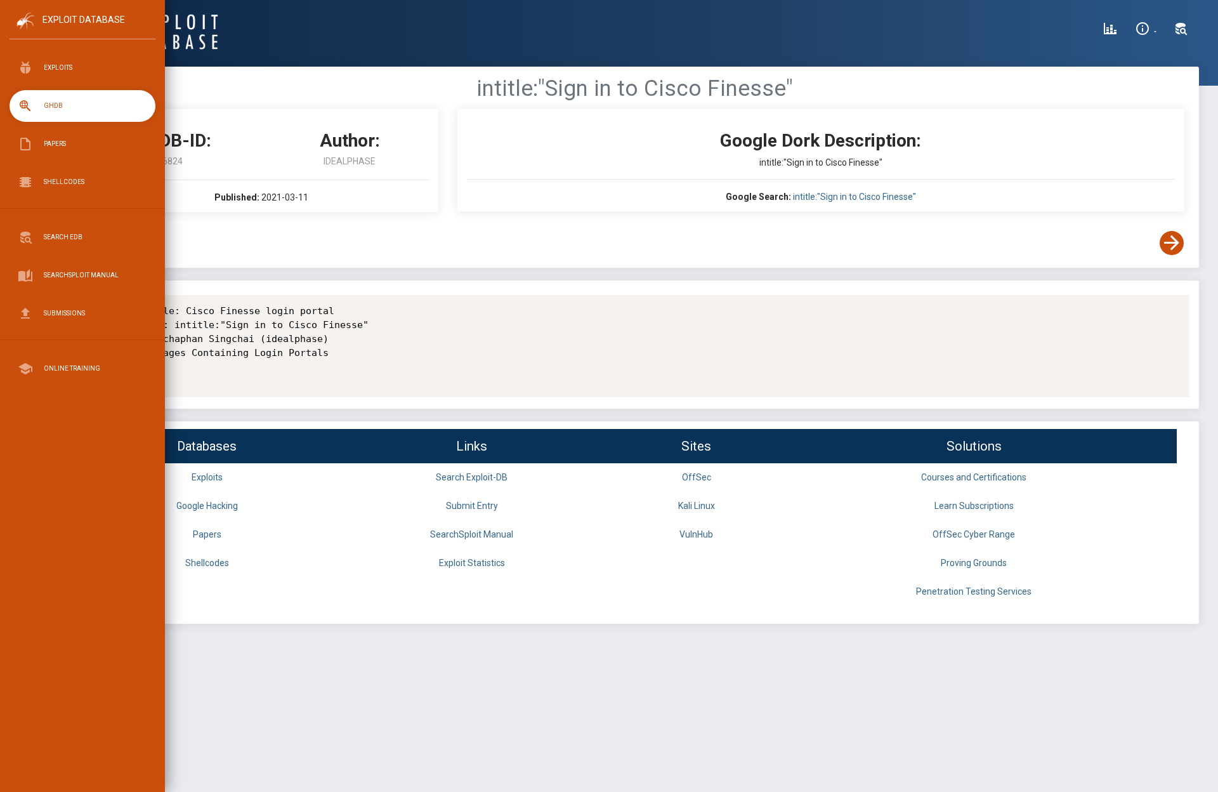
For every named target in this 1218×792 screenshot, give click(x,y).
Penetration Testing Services (973, 591)
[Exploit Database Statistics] (1110, 30)
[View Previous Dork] (97, 243)
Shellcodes (207, 563)
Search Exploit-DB (472, 477)
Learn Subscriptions (974, 506)
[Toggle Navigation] (82, 30)
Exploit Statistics (472, 563)
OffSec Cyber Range (974, 534)
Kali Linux (696, 506)
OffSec (696, 477)
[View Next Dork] (1172, 243)
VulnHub (696, 534)
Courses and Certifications (973, 477)
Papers (207, 534)
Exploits (207, 477)
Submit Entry (472, 506)
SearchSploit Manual (471, 534)
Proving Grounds (974, 563)
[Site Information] (1146, 30)
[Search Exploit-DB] (1181, 30)
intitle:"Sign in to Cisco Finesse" (854, 197)
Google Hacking (207, 506)
